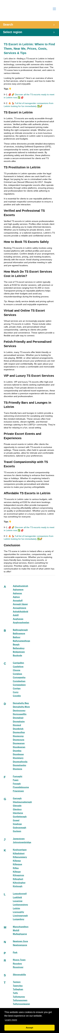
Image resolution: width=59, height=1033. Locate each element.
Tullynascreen (20, 1000)
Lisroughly (18, 912)
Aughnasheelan (21, 622)
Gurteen (17, 831)
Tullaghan (18, 989)
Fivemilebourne (21, 787)
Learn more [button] (11, 1020)
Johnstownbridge (22, 842)
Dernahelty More (21, 707)
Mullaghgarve (20, 934)
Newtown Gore (20, 941)
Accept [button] (29, 1027)
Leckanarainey (20, 904)
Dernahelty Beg (21, 703)
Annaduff (18, 600)
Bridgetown (19, 652)
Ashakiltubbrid (20, 611)
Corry (15, 692)
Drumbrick (18, 729)
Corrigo (17, 688)
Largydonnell (20, 893)
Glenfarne (18, 813)
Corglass (17, 674)
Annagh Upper (20, 604)
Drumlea (17, 751)
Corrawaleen (19, 685)
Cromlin (17, 696)
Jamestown (19, 839)
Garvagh (17, 798)
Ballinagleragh (20, 630)
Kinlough (17, 886)
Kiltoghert (18, 879)
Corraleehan (19, 681)
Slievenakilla (19, 974)
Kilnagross (18, 875)
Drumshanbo (19, 765)
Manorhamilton (20, 927)
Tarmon (17, 982)
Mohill (16, 930)
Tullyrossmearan (21, 1004)
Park (15, 952)
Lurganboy (18, 919)
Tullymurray (19, 997)
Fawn (15, 780)
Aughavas (18, 619)
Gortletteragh (20, 816)
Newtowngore (20, 945)
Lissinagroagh (20, 915)
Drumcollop (19, 732)
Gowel (16, 820)
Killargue (17, 864)
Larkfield (17, 897)
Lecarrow (17, 901)
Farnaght (17, 776)
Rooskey (17, 963)
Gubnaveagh (19, 827)
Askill (16, 615)
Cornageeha (19, 677)
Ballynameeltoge (21, 641)
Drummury (18, 758)
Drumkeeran (19, 747)
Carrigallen (18, 663)
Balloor (16, 637)
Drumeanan (19, 743)
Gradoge (17, 824)
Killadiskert (19, 853)
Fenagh (17, 783)
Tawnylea (18, 986)
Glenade (17, 805)
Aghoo (16, 597)
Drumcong (18, 736)
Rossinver (18, 967)
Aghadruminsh (20, 586)
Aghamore (18, 589)
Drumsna (17, 769)
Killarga (17, 861)
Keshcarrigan (20, 850)
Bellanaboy (19, 648)
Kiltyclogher (19, 882)
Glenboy (17, 809)
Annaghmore (19, 608)
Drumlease (18, 754)
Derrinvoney (19, 710)
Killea (16, 868)
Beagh (16, 644)
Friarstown (18, 791)
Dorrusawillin (19, 714)
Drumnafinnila (20, 762)
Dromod (17, 725)
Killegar (17, 872)
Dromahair (18, 718)
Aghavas (17, 593)
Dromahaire (19, 721)
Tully (15, 993)
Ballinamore (19, 633)
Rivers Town (19, 960)
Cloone (16, 670)
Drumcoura (18, 740)
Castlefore (18, 666)
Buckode (17, 655)
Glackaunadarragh (22, 802)
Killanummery (20, 857)
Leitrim (16, 908)
